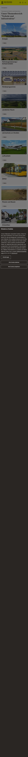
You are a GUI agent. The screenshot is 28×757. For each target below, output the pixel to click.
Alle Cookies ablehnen (14, 262)
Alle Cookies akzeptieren (14, 266)
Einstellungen (6, 257)
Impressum (14, 253)
